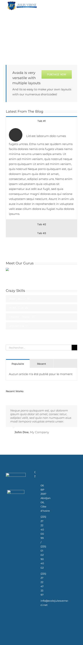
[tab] (41, 120)
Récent (41, 363)
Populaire (18, 363)
